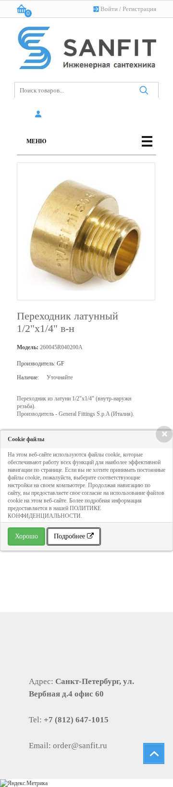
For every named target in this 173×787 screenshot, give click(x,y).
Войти (109, 8)
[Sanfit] (86, 45)
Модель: (27, 347)
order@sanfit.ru (80, 745)
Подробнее (70, 536)
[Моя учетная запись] (39, 114)
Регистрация (139, 8)
